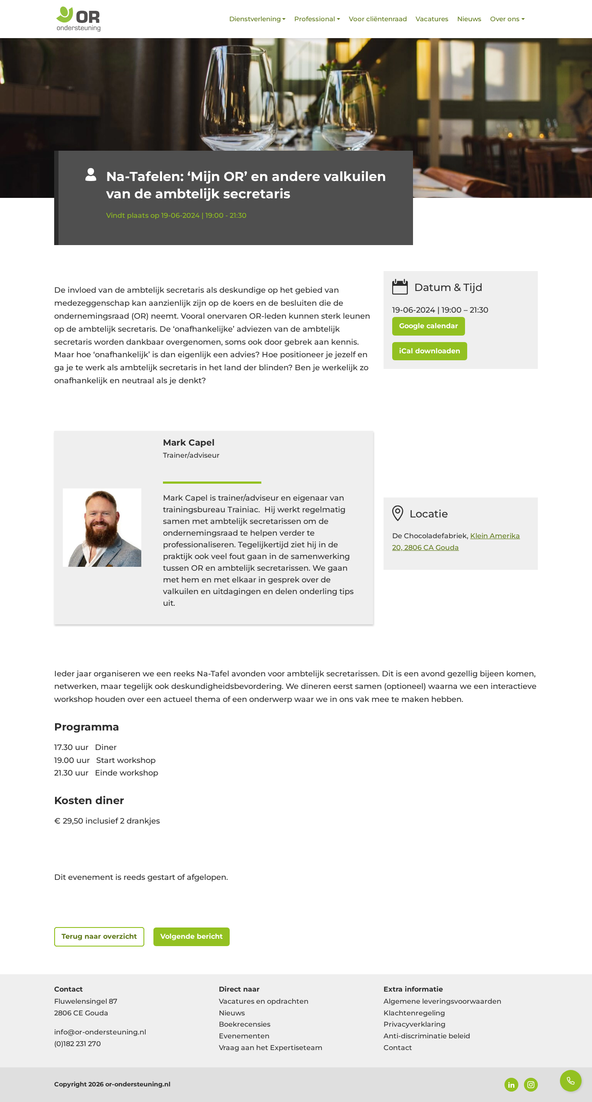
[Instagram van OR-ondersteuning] (531, 1085)
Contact (398, 1048)
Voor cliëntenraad (378, 19)
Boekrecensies (244, 1024)
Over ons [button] (505, 19)
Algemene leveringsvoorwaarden (442, 1001)
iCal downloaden (429, 351)
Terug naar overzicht (99, 936)
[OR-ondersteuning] (78, 19)
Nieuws (469, 19)
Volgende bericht (191, 936)
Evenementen (244, 1036)
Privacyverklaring (415, 1024)
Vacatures (432, 19)
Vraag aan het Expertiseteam (270, 1048)
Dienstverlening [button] (255, 19)
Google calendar (428, 326)
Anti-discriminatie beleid (427, 1036)
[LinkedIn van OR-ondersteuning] (511, 1085)
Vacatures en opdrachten (264, 1001)
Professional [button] (314, 19)
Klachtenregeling (414, 1013)
